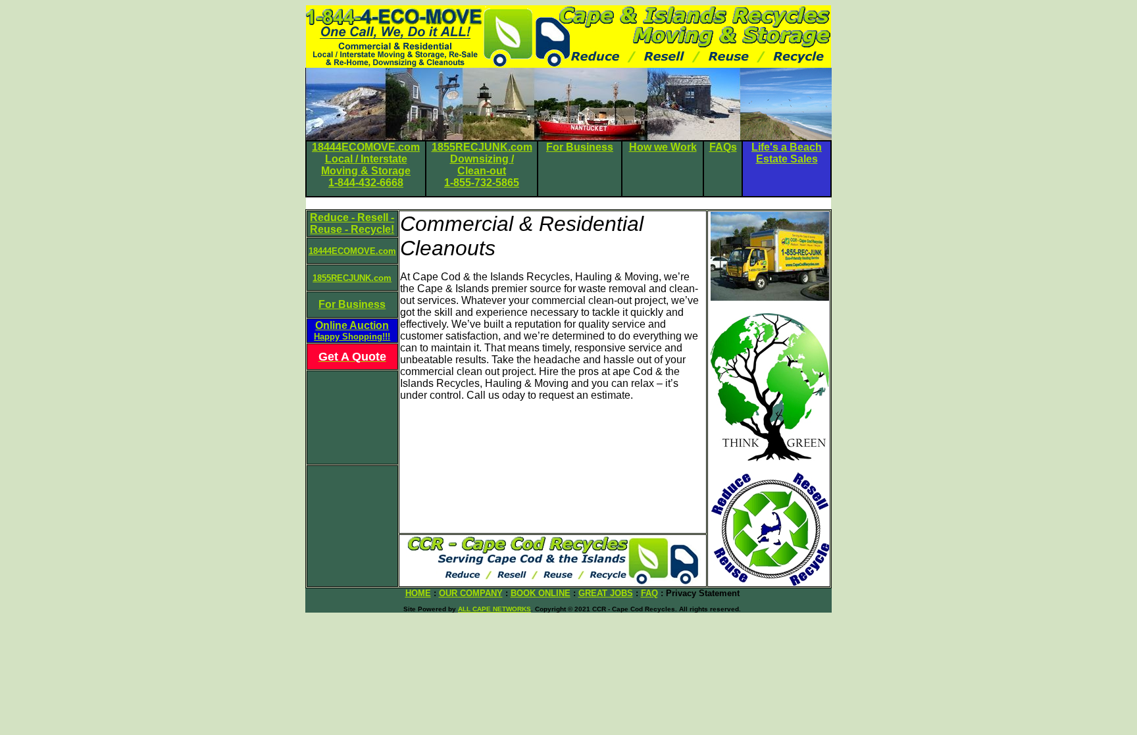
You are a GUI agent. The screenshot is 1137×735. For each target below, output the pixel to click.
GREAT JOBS (605, 593)
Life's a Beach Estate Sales (786, 153)
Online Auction (352, 331)
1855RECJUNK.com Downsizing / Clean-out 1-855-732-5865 (482, 164)
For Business (579, 147)
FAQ (649, 593)
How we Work (663, 147)
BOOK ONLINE (540, 593)
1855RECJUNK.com (352, 278)
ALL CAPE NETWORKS (494, 609)
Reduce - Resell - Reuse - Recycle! (352, 223)
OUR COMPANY (471, 593)
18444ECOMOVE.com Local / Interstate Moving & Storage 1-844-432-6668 (366, 164)
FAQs (723, 147)
